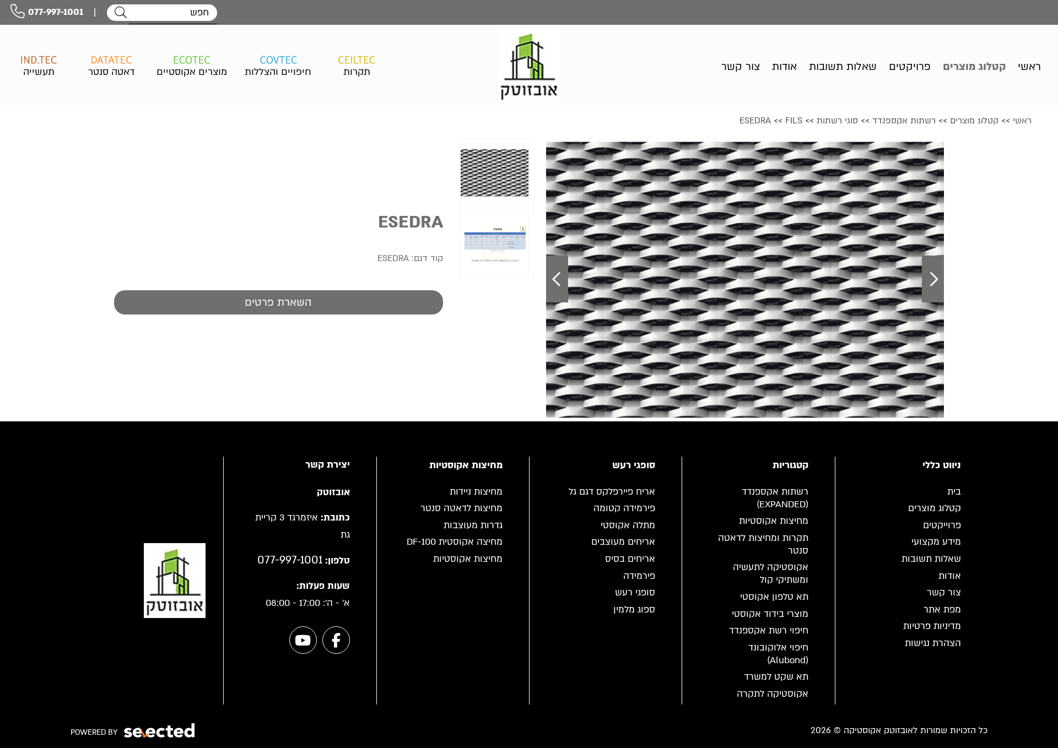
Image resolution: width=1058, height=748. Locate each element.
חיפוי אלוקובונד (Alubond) (778, 653)
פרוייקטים (942, 525)
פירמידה (639, 576)
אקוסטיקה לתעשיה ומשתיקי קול (770, 573)
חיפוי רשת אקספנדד (768, 630)
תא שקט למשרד (776, 676)
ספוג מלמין (634, 609)
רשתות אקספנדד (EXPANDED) (775, 498)
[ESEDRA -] (494, 173)
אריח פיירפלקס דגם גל (612, 491)
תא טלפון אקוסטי (774, 596)
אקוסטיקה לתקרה (772, 693)
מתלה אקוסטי (628, 525)
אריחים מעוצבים (623, 541)
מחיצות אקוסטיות (773, 520)
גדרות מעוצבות (473, 525)
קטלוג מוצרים (934, 508)
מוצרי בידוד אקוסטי (770, 614)
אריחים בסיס (630, 558)
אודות (949, 576)
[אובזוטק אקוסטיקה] (529, 65)
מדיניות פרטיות (932, 626)
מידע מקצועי (936, 541)
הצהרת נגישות (933, 643)
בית (954, 491)
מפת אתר (942, 609)
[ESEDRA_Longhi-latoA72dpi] (745, 279)
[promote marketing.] (160, 730)
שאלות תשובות (931, 558)
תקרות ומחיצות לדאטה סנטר (763, 544)
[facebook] (336, 640)
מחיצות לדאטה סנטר (461, 508)
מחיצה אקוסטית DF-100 (455, 541)
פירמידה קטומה (624, 508)
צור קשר (944, 592)
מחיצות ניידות (476, 491)
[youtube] (303, 640)
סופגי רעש (635, 592)
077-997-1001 (55, 12)
